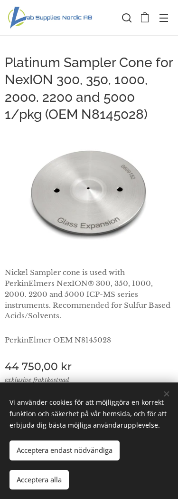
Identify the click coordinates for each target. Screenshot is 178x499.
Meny (163, 17)
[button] (125, 17)
